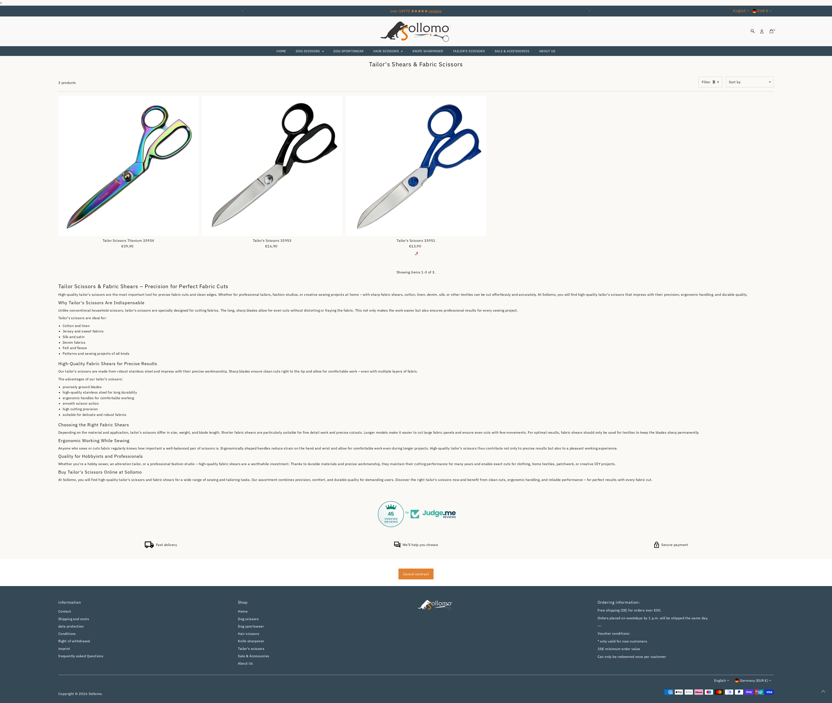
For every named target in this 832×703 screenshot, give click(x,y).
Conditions (67, 633)
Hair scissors (386, 51)
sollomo (95, 694)
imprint (64, 648)
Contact (64, 611)
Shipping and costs (73, 619)
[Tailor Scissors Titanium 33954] (128, 166)
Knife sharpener (428, 51)
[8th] (416, 253)
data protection (71, 626)
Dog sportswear (348, 51)
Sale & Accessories (512, 51)
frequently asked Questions (80, 656)
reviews (435, 11)
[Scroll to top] (823, 691)
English (739, 10)
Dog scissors (308, 51)
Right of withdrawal (74, 641)
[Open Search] (753, 31)
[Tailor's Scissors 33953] (272, 166)
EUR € (762, 10)
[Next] (589, 11)
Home (281, 51)
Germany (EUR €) (754, 680)
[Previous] (243, 11)
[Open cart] (771, 31)
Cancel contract (416, 574)
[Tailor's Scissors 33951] (416, 166)
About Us (547, 51)
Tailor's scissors (469, 51)
